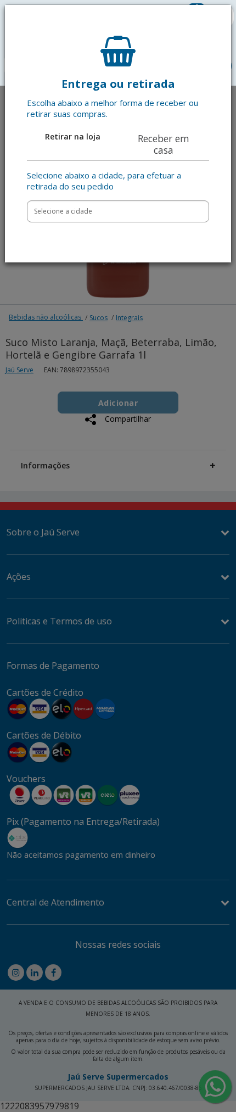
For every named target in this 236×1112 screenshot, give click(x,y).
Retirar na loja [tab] (72, 136)
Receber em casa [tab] (163, 144)
